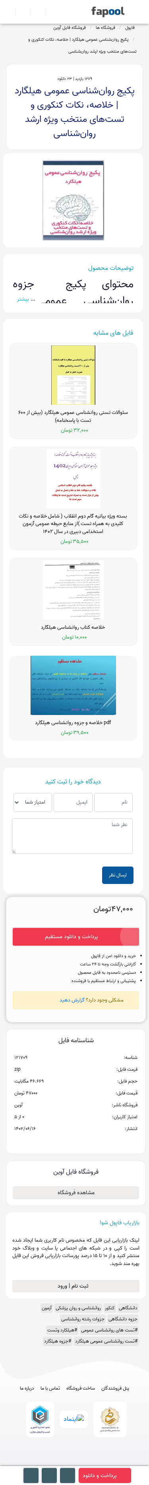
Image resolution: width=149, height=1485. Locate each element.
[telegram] (60, 1462)
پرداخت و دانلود (100, 1475)
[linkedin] (104, 1462)
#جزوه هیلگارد (57, 1341)
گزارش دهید (72, 1000)
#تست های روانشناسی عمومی (109, 1330)
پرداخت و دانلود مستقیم (71, 936)
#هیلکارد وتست (62, 1330)
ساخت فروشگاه (80, 1388)
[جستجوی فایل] (49, 12)
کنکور (110, 1308)
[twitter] (89, 1462)
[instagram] (74, 1462)
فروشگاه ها (105, 27)
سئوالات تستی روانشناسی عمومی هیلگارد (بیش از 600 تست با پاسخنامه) (73, 416)
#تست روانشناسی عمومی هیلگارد (106, 1341)
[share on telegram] (65, 1141)
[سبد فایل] (9, 12)
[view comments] (85, 1141)
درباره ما (27, 1388)
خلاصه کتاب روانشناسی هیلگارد (73, 628)
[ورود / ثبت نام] (19, 12)
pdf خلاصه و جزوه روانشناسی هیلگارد (73, 723)
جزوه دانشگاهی (122, 1319)
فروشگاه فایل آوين (69, 27)
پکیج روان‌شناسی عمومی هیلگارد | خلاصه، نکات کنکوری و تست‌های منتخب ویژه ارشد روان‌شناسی (82, 45)
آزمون (47, 1308)
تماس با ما (50, 1388)
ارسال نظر (118, 875)
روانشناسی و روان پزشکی (78, 1308)
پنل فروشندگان (115, 1388)
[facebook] (45, 1462)
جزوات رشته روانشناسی (82, 1319)
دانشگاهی (128, 1308)
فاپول (130, 27)
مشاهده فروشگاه (76, 1192)
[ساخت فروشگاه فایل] (34, 12)
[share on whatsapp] (76, 1141)
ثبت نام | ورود (74, 1286)
